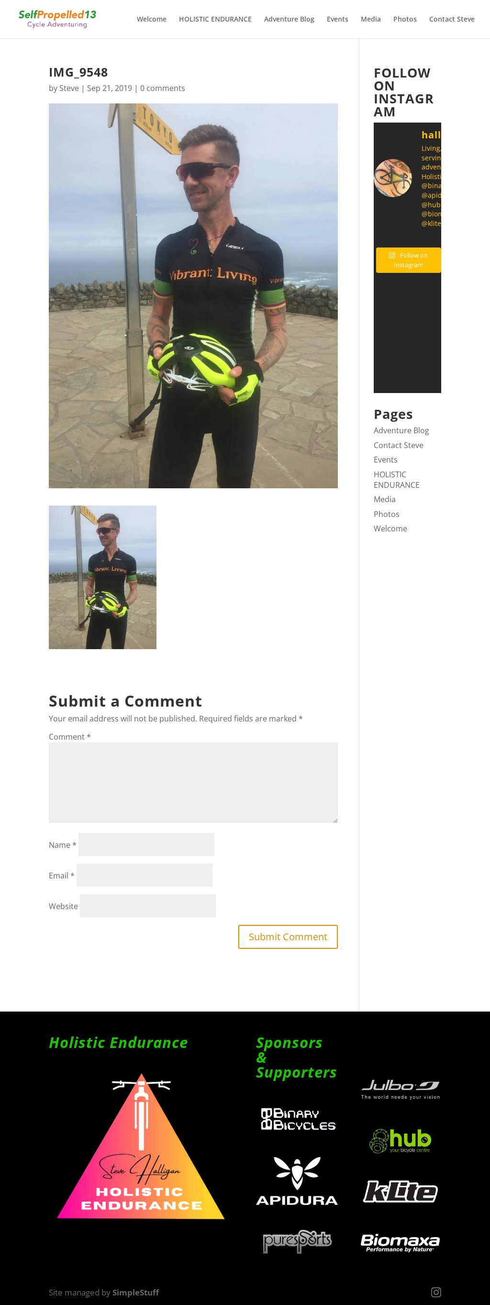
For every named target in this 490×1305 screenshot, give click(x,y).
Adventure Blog (289, 19)
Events (337, 19)
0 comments (162, 88)
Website (63, 906)
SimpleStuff (135, 1292)
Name (63, 845)
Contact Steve (452, 19)
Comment (70, 736)
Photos (405, 19)
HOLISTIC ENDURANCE (215, 19)
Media (371, 19)
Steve (69, 88)
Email (62, 875)
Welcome (152, 19)
